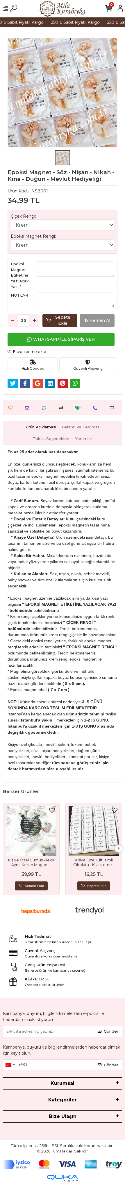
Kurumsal (62, 1083)
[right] (119, 848)
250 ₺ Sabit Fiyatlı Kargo (71, 22)
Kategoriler (62, 1100)
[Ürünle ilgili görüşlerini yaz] (45, 408)
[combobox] (10, 1065)
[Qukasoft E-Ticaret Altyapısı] (62, 1178)
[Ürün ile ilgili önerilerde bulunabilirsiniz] (113, 408)
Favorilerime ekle (29, 351)
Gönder (111, 1031)
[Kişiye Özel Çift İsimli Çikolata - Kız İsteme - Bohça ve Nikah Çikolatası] (94, 831)
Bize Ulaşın (62, 1116)
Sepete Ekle (62, 320)
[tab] (41, 427)
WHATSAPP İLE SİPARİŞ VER (64, 339)
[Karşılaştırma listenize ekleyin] (63, 408)
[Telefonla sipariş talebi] (96, 408)
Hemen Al (99, 320)
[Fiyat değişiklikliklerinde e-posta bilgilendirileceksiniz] (79, 408)
